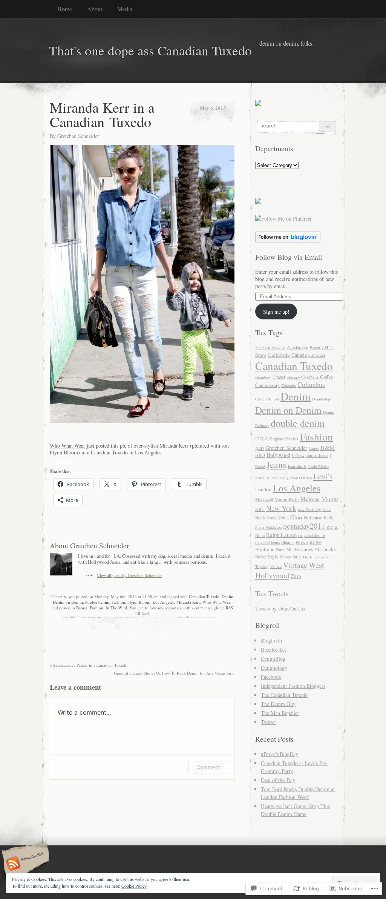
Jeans (276, 465)
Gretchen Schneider (78, 136)
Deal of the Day (278, 780)
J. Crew (298, 455)
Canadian (316, 355)
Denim (227, 596)
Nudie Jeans (265, 517)
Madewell (264, 499)
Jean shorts (297, 466)
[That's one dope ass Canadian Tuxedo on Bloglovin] (287, 240)
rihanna (287, 542)
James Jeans (317, 455)
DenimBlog (273, 658)
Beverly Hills (322, 347)
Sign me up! (276, 311)
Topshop (261, 566)
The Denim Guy (278, 703)
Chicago (293, 377)
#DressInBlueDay (279, 754)
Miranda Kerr (188, 602)
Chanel (279, 377)
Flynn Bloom (138, 602)
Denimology (322, 399)
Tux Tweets (272, 593)
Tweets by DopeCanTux (280, 608)
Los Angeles (163, 602)
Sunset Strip (290, 557)
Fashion (118, 602)
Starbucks (325, 549)
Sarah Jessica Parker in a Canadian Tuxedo (88, 665)
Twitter (268, 722)
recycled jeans (267, 542)
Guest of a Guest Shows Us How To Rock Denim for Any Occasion (174, 673)
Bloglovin (271, 640)
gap (259, 447)
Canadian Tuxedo (204, 596)
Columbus (311, 384)
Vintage (295, 565)
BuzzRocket (273, 649)
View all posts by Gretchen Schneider (129, 575)
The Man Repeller (280, 712)
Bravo (260, 355)
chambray (263, 377)
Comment (208, 767)
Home (64, 9)
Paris (328, 517)
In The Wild (116, 608)
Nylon (283, 517)
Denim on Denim (68, 602)
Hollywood (278, 455)
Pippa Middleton (268, 527)
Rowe (302, 542)
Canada (299, 354)
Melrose (310, 499)
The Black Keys (315, 557)
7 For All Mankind (270, 347)
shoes (307, 549)
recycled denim (311, 535)
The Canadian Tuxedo (284, 694)
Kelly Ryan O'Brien (295, 477)
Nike (326, 509)
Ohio (296, 517)
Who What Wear (67, 445)
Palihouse (312, 517)
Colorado (288, 385)
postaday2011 (304, 526)
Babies (81, 608)
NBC (260, 509)
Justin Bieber (318, 466)
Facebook (271, 676)
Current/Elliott (267, 399)
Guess (314, 448)
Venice (276, 566)
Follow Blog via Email (288, 257)
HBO (260, 455)
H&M (327, 447)
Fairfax (292, 439)
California (279, 354)
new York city (309, 509)
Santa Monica (288, 549)
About (94, 9)
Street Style (267, 556)
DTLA (261, 438)
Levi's (322, 476)
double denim (97, 602)
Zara (296, 576)
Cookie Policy (134, 886)
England (277, 439)
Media (124, 9)
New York (281, 508)
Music (329, 498)
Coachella (310, 377)
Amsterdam (297, 347)
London (263, 489)
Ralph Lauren (281, 534)
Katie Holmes (266, 477)
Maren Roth (286, 499)
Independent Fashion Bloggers (293, 685)
